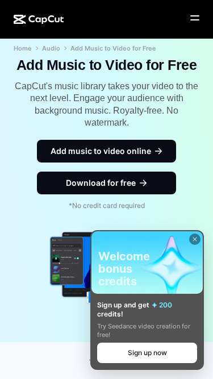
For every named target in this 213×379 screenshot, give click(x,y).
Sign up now (147, 352)
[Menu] (195, 18)
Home (23, 48)
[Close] (195, 239)
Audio (51, 48)
